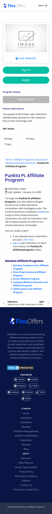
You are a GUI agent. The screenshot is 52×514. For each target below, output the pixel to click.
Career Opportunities (26, 467)
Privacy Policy (26, 471)
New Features (26, 462)
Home (8, 159)
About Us (26, 458)
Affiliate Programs (24, 159)
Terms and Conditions (26, 476)
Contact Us (26, 485)
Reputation (26, 440)
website (42, 211)
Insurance (41, 159)
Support (26, 480)
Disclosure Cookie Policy (26, 489)
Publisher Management (26, 431)
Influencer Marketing (26, 435)
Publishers (26, 417)
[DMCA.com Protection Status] (26, 368)
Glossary (26, 444)
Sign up (17, 243)
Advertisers (26, 422)
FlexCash (26, 426)
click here (28, 239)
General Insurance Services (20, 163)
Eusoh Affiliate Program (26, 278)
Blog (26, 449)
